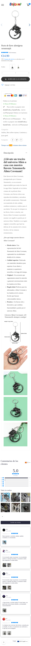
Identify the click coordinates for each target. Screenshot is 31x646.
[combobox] (2, 516)
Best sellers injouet (13, 132)
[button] (29, 25)
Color (3, 67)
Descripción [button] (9, 153)
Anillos (3, 132)
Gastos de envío (9, 59)
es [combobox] (28, 462)
